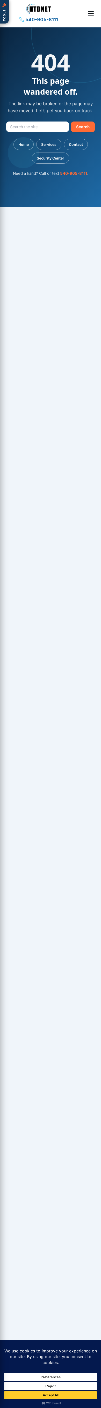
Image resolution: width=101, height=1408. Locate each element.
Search (83, 126)
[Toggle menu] (91, 13)
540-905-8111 (41, 19)
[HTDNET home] (39, 9)
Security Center (50, 158)
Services (48, 144)
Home (23, 144)
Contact (76, 144)
